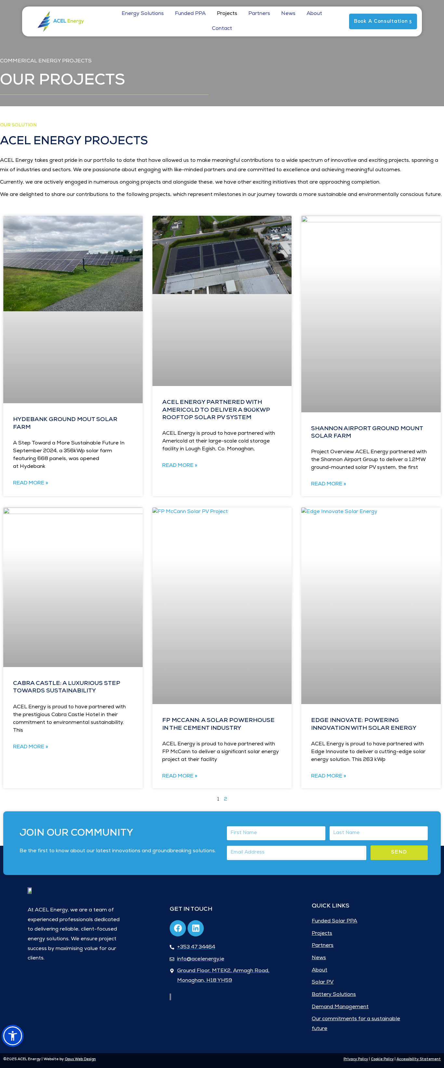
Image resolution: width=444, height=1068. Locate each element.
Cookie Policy (382, 1059)
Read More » (30, 483)
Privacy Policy (356, 1059)
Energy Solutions (143, 14)
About (314, 14)
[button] (12, 1035)
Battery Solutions (334, 994)
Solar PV (322, 982)
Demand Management (340, 1007)
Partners (259, 14)
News (288, 14)
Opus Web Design (80, 1059)
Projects (227, 14)
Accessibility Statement (419, 1059)
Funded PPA (190, 14)
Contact (222, 29)
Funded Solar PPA (334, 921)
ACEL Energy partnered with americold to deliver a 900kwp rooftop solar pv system (216, 410)
